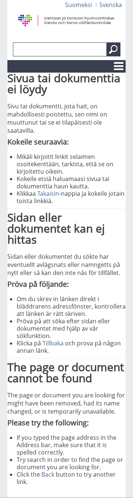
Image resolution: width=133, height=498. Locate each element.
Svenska (110, 5)
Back (47, 474)
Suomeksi (78, 5)
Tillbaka (53, 343)
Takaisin (48, 193)
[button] (113, 49)
